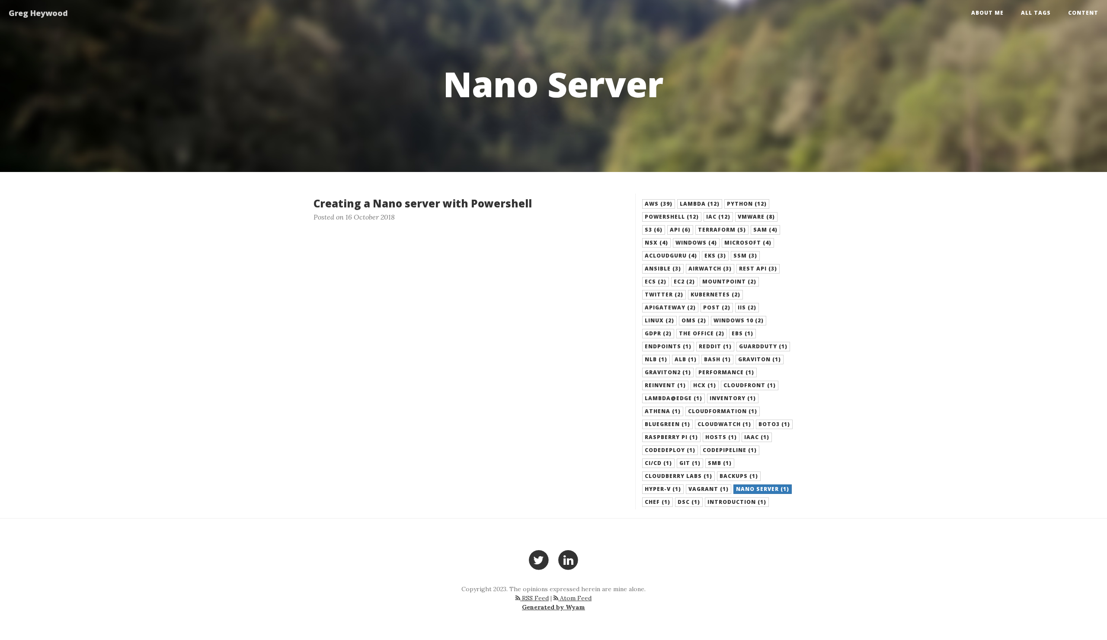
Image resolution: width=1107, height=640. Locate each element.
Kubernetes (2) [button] (715, 294)
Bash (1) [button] (717, 359)
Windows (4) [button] (696, 242)
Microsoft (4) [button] (747, 242)
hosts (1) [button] (721, 437)
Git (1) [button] (690, 463)
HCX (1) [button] (704, 385)
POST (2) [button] (716, 307)
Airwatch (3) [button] (710, 268)
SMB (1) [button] (720, 463)
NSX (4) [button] (656, 242)
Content (1083, 12)
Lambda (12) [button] (700, 203)
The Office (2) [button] (701, 333)
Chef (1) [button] (657, 502)
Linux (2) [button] (659, 320)
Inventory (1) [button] (733, 398)
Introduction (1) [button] (736, 502)
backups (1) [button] (739, 476)
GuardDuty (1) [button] (763, 346)
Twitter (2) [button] (664, 294)
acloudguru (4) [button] (671, 255)
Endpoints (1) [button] (668, 346)
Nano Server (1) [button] (762, 489)
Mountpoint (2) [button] (729, 281)
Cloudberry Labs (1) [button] (678, 476)
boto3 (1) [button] (774, 424)
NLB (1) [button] (656, 359)
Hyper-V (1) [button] (663, 489)
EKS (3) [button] (715, 255)
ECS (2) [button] (655, 281)
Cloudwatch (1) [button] (724, 424)
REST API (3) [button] (758, 268)
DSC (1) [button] (689, 502)
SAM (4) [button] (765, 229)
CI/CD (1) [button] (658, 463)
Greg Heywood (38, 13)
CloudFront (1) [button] (749, 385)
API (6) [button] (680, 229)
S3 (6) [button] (653, 229)
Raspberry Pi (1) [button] (671, 437)
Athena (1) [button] (663, 411)
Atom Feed (575, 598)
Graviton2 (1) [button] (668, 372)
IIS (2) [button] (747, 307)
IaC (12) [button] (718, 216)
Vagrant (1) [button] (708, 489)
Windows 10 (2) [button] (738, 320)
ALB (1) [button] (686, 359)
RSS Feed (534, 598)
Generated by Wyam (553, 607)
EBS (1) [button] (742, 333)
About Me (987, 12)
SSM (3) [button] (745, 255)
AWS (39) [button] (658, 203)
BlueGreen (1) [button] (667, 424)
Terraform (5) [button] (722, 229)
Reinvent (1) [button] (665, 385)
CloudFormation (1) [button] (722, 411)
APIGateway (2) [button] (670, 307)
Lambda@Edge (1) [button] (673, 398)
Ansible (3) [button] (663, 268)
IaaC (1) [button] (756, 437)
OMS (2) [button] (693, 320)
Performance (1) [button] (726, 372)
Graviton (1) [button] (759, 359)
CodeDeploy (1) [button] (670, 450)
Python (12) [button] (747, 203)
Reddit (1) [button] (715, 346)
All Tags (1036, 12)
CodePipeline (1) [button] (730, 450)
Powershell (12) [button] (672, 216)
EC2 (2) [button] (684, 281)
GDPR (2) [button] (658, 333)
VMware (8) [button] (756, 216)
